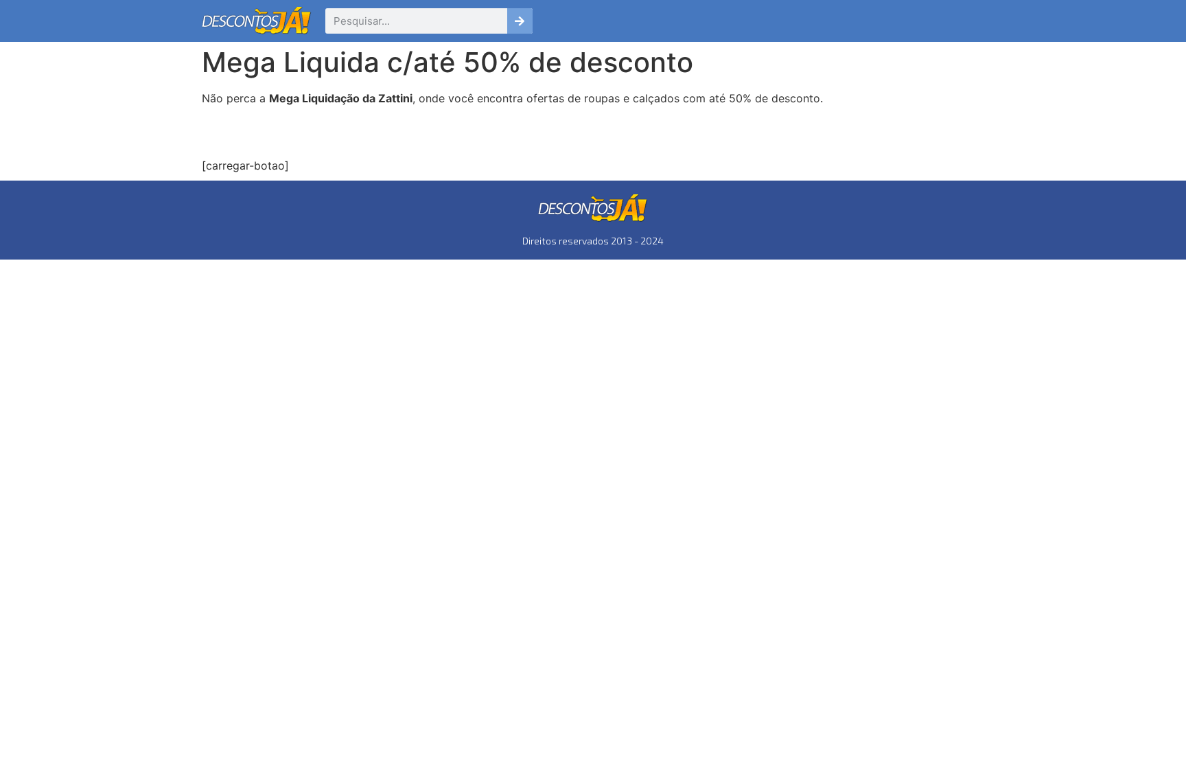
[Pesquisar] (520, 21)
